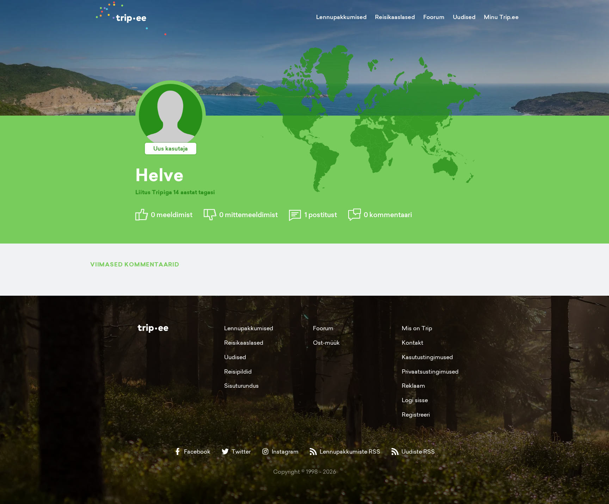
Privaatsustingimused (430, 371)
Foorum (433, 17)
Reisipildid (238, 371)
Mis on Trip (417, 328)
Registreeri (416, 414)
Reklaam (413, 385)
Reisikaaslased (395, 17)
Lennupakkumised (341, 17)
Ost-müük (326, 342)
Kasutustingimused (427, 357)
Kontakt (412, 342)
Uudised (464, 17)
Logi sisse (415, 400)
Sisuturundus (241, 385)
